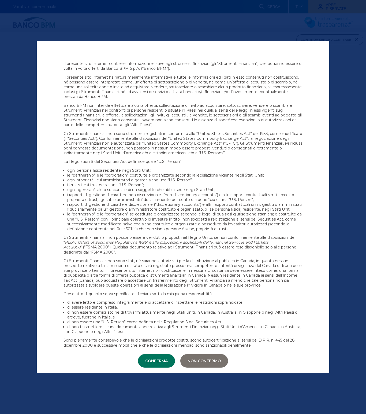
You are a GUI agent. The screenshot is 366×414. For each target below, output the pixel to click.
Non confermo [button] (204, 360)
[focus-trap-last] (2, 1)
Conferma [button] (156, 360)
